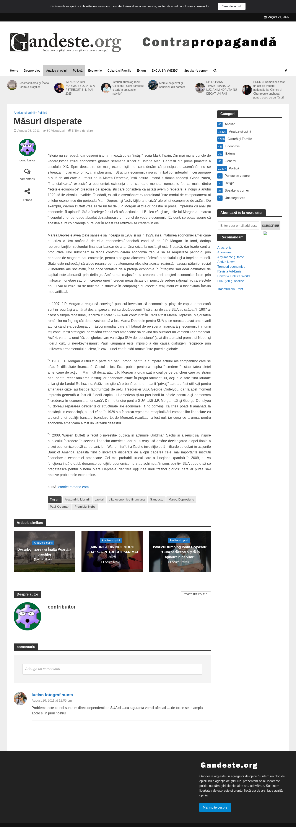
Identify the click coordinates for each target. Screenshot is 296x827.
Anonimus (224, 252)
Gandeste (156, 499)
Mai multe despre (215, 807)
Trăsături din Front (230, 289)
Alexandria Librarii (77, 499)
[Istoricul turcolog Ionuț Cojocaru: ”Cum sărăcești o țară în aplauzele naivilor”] (105, 88)
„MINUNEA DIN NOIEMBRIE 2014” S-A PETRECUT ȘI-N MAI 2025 (80, 87)
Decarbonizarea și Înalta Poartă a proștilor (33, 85)
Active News (226, 262)
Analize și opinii (56, 70)
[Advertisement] (249, 373)
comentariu (27, 178)
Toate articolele (195, 594)
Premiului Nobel (85, 506)
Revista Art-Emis (229, 271)
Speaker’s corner (196, 70)
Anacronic (224, 247)
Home (14, 70)
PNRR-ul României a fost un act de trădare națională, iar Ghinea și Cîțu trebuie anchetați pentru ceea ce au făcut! (269, 89)
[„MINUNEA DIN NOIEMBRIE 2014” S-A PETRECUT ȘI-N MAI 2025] (58, 88)
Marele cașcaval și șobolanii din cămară (172, 85)
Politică (78, 70)
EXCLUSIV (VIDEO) (165, 70)
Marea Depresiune (181, 499)
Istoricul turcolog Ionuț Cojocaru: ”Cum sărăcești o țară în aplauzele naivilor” (128, 87)
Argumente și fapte (230, 257)
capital (99, 499)
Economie (95, 70)
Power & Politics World (233, 276)
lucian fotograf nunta (52, 694)
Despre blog (32, 70)
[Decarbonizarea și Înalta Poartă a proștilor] (11, 85)
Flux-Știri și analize (230, 281)
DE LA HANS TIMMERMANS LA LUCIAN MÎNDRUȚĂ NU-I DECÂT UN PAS (222, 87)
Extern (141, 70)
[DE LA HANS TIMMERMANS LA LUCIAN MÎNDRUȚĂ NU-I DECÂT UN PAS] (199, 88)
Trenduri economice (231, 266)
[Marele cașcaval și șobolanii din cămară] (152, 85)
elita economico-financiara (127, 499)
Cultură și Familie (119, 70)
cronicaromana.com (73, 487)
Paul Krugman (59, 506)
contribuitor (27, 160)
